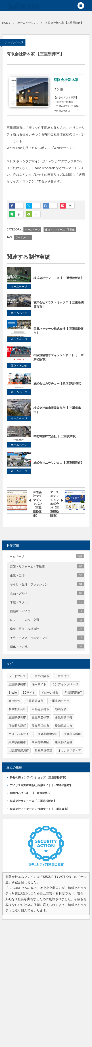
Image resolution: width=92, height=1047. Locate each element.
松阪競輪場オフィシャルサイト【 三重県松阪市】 (58, 357)
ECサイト (29, 692)
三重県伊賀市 (17, 717)
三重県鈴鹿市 (34, 701)
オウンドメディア (69, 750)
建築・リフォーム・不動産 (60, 229)
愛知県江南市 (40, 725)
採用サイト (39, 684)
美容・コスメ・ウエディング (46, 638)
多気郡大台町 (17, 709)
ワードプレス (22, 237)
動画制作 (14, 701)
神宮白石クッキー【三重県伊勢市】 (31, 793)
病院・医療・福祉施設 (46, 629)
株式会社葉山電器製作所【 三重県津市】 (57, 410)
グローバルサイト (20, 734)
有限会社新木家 (66, 80)
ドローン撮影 (50, 692)
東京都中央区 (40, 742)
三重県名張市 (40, 717)
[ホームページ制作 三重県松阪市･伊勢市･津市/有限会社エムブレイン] (24, 5)
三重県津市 (62, 676)
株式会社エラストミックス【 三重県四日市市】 (58, 304)
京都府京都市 (40, 709)
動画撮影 (61, 709)
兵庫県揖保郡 (43, 750)
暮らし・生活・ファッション (46, 584)
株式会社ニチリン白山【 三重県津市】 (58, 462)
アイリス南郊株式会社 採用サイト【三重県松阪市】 (41, 785)
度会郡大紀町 (17, 725)
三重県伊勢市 (17, 684)
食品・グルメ (46, 593)
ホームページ (13, 42)
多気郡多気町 (63, 717)
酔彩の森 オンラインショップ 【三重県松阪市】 (39, 777)
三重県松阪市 (40, 676)
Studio (12, 692)
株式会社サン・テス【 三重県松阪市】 (58, 278)
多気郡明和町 (73, 692)
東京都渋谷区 (63, 742)
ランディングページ (65, 684)
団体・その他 (19, 365)
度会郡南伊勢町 (48, 734)
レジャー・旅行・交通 (46, 620)
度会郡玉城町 (72, 734)
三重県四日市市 (59, 701)
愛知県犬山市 (63, 725)
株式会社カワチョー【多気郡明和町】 (58, 383)
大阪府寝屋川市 (18, 750)
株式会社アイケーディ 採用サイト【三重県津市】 (40, 809)
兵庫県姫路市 (17, 742)
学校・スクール (46, 602)
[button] (80, 5)
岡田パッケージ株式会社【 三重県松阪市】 (58, 331)
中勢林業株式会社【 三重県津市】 (55, 436)
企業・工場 (46, 575)
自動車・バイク (46, 611)
